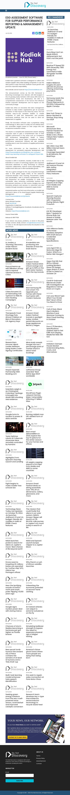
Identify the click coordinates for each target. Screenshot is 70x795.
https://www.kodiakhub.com (33, 90)
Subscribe (19, 781)
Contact (39, 763)
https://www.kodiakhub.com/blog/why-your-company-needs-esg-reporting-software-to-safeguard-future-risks (24, 153)
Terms (38, 756)
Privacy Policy (40, 758)
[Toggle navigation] (6, 10)
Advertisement (41, 761)
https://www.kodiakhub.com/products (18, 196)
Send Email (12, 203)
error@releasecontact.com (35, 223)
